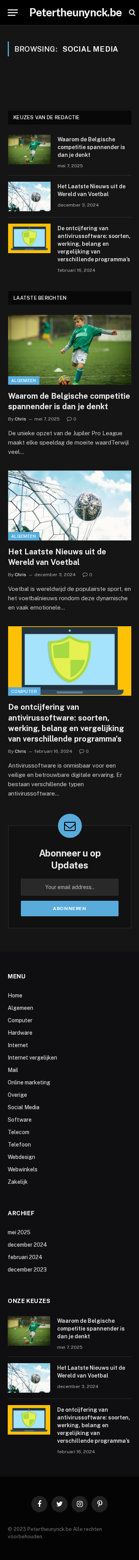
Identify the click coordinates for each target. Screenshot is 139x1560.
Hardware (20, 1033)
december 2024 (27, 1245)
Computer (24, 691)
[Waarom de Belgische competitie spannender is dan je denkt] (29, 149)
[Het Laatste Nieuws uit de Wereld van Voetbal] (29, 196)
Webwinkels (22, 1169)
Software (20, 1120)
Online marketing (29, 1082)
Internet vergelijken (32, 1057)
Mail (13, 1070)
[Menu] (13, 12)
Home (15, 995)
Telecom (18, 1132)
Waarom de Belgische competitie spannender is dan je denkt (91, 147)
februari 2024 (25, 1257)
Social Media (23, 1107)
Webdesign (21, 1157)
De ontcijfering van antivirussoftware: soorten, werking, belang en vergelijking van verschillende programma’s (94, 243)
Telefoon (19, 1144)
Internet (18, 1045)
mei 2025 (19, 1232)
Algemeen (23, 380)
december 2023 (27, 1269)
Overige (17, 1095)
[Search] (131, 12)
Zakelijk (18, 1182)
